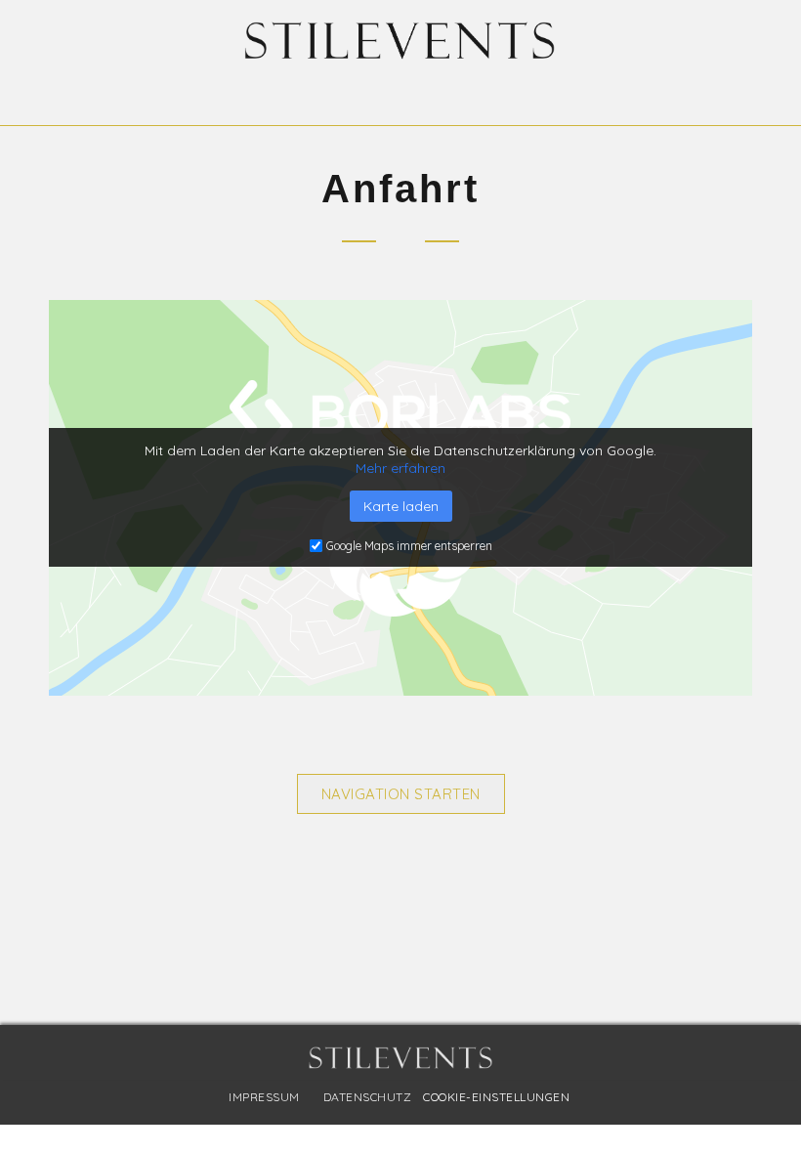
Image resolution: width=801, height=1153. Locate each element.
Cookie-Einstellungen (496, 1096)
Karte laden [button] (401, 506)
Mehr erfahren (400, 468)
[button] (401, 93)
